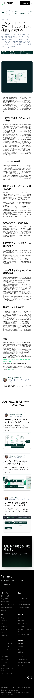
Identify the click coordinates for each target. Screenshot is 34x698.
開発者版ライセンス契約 (23, 692)
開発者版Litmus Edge (24, 662)
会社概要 (20, 643)
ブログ (9, 12)
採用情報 (20, 646)
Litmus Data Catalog (24, 604)
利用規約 (14, 692)
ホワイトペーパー (23, 623)
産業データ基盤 (5, 596)
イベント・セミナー (23, 634)
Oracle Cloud (4, 632)
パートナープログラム (7, 643)
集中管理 (3, 610)
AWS (2, 623)
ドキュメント (4, 659)
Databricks (4, 626)
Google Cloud (5, 618)
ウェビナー (21, 626)
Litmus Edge (21, 596)
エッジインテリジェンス (7, 604)
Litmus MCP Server (23, 607)
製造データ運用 (5, 602)
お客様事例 (21, 621)
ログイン (20, 665)
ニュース (20, 649)
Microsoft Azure (5, 621)
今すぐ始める (6, 584)
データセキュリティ (6, 607)
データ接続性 (4, 599)
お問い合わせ (21, 652)
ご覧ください (10, 369)
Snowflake (4, 629)
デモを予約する (22, 659)
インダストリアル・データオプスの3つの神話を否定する (23, 12)
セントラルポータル (6, 673)
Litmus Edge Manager (24, 599)
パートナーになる (6, 649)
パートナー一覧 (5, 646)
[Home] (3, 12)
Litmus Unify (21, 602)
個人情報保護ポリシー (6, 692)
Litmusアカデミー (6, 665)
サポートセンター (6, 662)
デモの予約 (25, 3)
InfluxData (4, 635)
